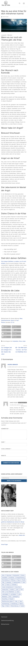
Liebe (23, 341)
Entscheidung (5, 580)
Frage (18, 580)
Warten (21, 603)
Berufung (9, 575)
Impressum (4, 617)
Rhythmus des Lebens (7, 601)
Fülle (3, 582)
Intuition (12, 589)
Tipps (20, 601)
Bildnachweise (5, 624)
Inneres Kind (5, 589)
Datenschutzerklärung (7, 620)
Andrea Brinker (13, 364)
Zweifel (22, 606)
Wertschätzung (14, 606)
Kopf (22, 589)
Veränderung (14, 603)
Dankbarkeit (16, 575)
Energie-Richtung (20, 577)
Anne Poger (5, 16)
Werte (7, 606)
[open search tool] (19, 3)
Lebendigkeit (5, 594)
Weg (3, 606)
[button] (6, 326)
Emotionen (11, 577)
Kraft (3, 591)
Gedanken (8, 582)
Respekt (11, 598)
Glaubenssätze (17, 582)
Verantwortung (5, 603)
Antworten (24, 366)
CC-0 (12, 322)
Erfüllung (13, 580)
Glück (24, 582)
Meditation (4, 596)
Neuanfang (4, 598)
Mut (10, 596)
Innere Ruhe (18, 587)
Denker (23, 575)
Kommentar (5, 428)
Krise (20, 341)
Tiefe (16, 601)
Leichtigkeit (13, 594)
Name (3, 442)
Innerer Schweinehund (7, 587)
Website (3, 455)
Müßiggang (16, 596)
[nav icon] (23, 3)
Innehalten (15, 341)
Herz (3, 584)
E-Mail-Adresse (6, 448)
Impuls (8, 584)
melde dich (22, 535)
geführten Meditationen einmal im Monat (12, 522)
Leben (17, 591)
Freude (23, 580)
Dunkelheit (4, 577)
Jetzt (17, 589)
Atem (3, 575)
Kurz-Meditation (10, 591)
